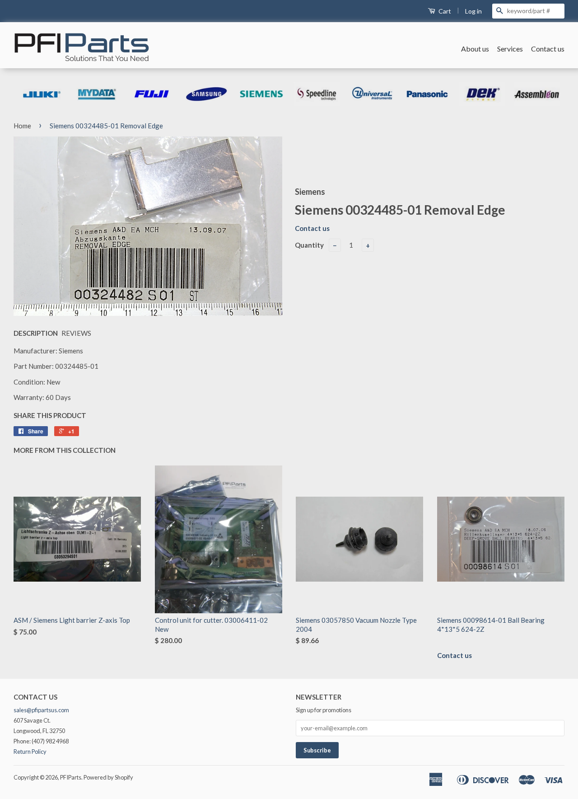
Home (22, 126)
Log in (473, 11)
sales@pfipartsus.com (41, 710)
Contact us (547, 48)
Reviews (76, 333)
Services (510, 48)
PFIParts (70, 777)
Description (36, 333)
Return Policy (30, 751)
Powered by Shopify (108, 777)
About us (475, 48)
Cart (444, 11)
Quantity (309, 245)
